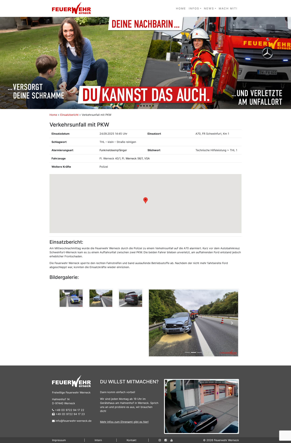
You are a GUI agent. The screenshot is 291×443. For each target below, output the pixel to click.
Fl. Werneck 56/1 (132, 158)
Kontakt (131, 440)
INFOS (194, 8)
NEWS (209, 8)
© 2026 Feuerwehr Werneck (221, 440)
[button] (145, 63)
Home (53, 114)
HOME (181, 8)
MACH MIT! (228, 8)
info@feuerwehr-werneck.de (73, 420)
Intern (98, 440)
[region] (145, 63)
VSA (147, 158)
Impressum (59, 440)
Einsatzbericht (69, 114)
